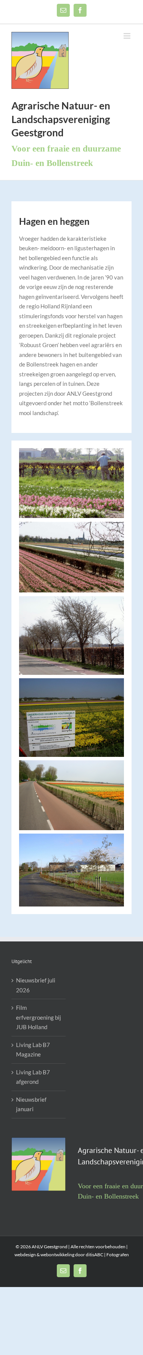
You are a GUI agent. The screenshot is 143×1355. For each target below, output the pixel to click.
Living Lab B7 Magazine (33, 1049)
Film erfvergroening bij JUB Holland (38, 1017)
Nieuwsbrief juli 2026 (35, 985)
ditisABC (94, 1254)
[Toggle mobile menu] (128, 36)
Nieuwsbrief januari (31, 1104)
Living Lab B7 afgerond (33, 1077)
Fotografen (117, 1254)
